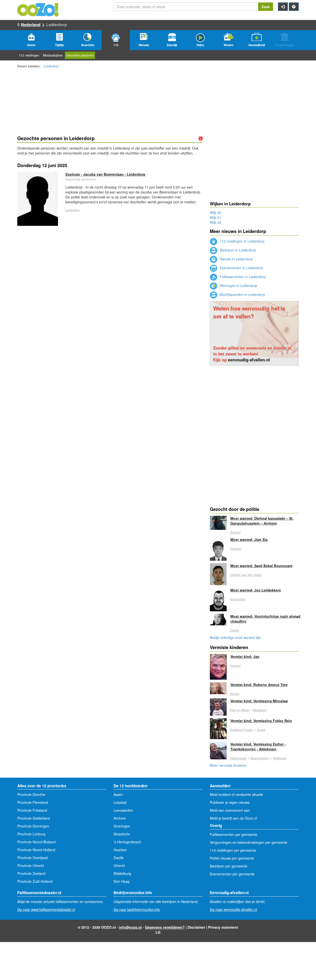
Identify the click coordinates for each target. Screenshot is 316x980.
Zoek (265, 6)
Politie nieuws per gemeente (232, 858)
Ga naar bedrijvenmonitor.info (137, 909)
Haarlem (235, 548)
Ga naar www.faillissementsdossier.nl (46, 909)
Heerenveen (238, 758)
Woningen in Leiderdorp (238, 285)
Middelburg (122, 873)
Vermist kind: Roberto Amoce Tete (259, 684)
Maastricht (122, 833)
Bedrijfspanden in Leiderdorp (242, 294)
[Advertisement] (109, 299)
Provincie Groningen (33, 826)
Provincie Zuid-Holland (35, 881)
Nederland (30, 24)
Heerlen (235, 665)
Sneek (261, 730)
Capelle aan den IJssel (245, 575)
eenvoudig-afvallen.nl (249, 360)
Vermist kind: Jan (244, 656)
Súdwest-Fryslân (241, 730)
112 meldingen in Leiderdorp (242, 241)
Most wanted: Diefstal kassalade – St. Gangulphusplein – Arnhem (262, 521)
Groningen (122, 826)
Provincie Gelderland (33, 818)
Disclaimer (196, 927)
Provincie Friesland (32, 810)
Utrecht (119, 865)
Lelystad (120, 802)
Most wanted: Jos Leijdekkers (255, 590)
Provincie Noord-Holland (36, 849)
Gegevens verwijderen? (165, 927)
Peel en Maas (239, 710)
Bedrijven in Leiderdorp (237, 250)
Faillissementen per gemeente (233, 834)
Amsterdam (237, 599)
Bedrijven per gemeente (228, 866)
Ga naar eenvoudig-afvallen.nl (233, 909)
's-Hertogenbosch (127, 841)
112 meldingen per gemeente (233, 850)
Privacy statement (223, 927)
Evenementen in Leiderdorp (241, 267)
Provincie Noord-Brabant (36, 841)
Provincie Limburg (31, 833)
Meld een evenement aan (230, 810)
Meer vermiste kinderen (228, 765)
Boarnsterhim (260, 758)
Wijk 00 (215, 212)
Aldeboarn (280, 758)
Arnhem (235, 532)
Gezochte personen (80, 55)
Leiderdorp (51, 66)
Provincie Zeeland (31, 873)
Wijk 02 (215, 222)
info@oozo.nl (130, 927)
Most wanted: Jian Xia (249, 539)
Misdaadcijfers (53, 55)
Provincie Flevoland (32, 802)
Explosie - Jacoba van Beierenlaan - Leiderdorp (105, 174)
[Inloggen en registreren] (283, 6)
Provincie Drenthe (31, 794)
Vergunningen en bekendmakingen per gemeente (248, 842)
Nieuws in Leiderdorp (236, 258)
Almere (234, 694)
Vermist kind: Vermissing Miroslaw (259, 700)
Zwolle (234, 630)
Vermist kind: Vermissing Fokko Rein (261, 720)
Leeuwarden (123, 810)
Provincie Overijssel (32, 857)
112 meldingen (29, 55)
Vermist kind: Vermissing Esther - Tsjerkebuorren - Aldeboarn (258, 746)
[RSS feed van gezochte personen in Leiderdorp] (200, 138)
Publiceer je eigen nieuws (230, 802)
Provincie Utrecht (30, 865)
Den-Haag (122, 881)
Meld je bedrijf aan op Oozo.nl (233, 818)
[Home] (38, 9)
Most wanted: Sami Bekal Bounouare (261, 565)
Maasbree (259, 710)
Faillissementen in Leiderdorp (242, 276)
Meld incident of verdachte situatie (236, 794)
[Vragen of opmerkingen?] (294, 6)
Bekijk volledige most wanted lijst (235, 637)
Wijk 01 (215, 217)
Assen (118, 794)
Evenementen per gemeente (232, 873)
